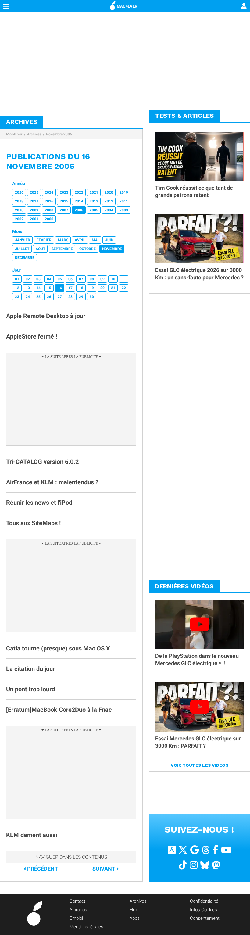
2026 (19, 192)
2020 (109, 192)
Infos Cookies (203, 909)
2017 (34, 201)
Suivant (103, 868)
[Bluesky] (204, 864)
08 (92, 279)
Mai (95, 240)
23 (17, 297)
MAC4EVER (127, 6)
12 (17, 288)
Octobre (87, 249)
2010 (19, 210)
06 (70, 279)
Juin (109, 240)
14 (38, 288)
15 (49, 288)
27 (60, 297)
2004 (109, 210)
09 (102, 279)
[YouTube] (226, 849)
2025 (34, 192)
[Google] (194, 849)
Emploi (76, 918)
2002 (19, 219)
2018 (19, 201)
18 (81, 288)
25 (38, 297)
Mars (63, 240)
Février (44, 240)
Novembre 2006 (59, 134)
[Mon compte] (243, 6)
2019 (124, 192)
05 (60, 279)
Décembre (24, 258)
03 (38, 279)
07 (81, 279)
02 (28, 279)
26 (49, 297)
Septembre (62, 249)
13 (28, 288)
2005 (94, 210)
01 (17, 279)
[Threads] (206, 849)
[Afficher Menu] (6, 6)
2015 (64, 201)
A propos (78, 909)
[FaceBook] (215, 849)
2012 (109, 201)
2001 (34, 219)
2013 (94, 201)
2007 (64, 210)
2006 (79, 210)
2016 (49, 201)
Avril (80, 240)
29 (81, 297)
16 (60, 288)
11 (124, 279)
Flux (134, 909)
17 (70, 288)
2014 (79, 201)
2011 (124, 201)
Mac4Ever (14, 134)
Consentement (205, 918)
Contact (77, 901)
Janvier (22, 240)
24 (28, 297)
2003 (124, 210)
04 (49, 279)
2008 (49, 210)
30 (92, 297)
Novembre (112, 249)
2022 (79, 192)
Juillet (22, 249)
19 (92, 288)
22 (124, 288)
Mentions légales (86, 927)
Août (40, 249)
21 (113, 288)
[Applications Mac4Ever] (172, 849)
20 (102, 288)
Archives (34, 134)
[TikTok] (183, 864)
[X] (183, 849)
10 (113, 279)
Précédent (42, 868)
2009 (34, 210)
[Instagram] (194, 864)
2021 (94, 192)
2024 (49, 192)
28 (70, 297)
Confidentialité (204, 901)
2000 (49, 219)
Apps (135, 918)
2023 (64, 192)
